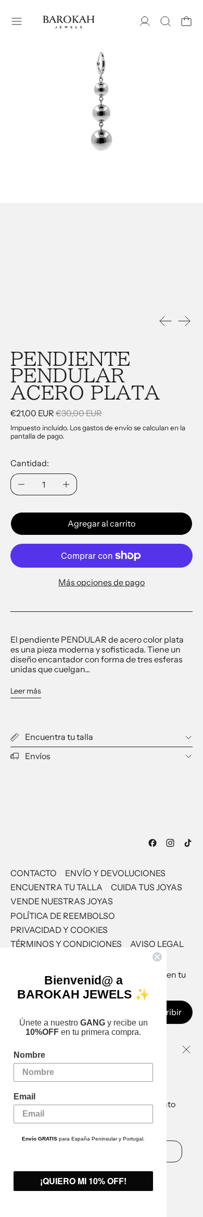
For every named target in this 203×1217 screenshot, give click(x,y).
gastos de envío (107, 428)
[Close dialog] (157, 957)
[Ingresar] (144, 21)
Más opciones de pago (101, 582)
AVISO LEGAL (157, 944)
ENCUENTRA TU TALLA (56, 887)
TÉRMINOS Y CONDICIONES (66, 944)
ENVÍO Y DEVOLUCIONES (115, 873)
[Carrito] (186, 21)
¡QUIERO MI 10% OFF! (83, 1181)
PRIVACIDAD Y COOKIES (59, 930)
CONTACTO (33, 873)
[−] (21, 484)
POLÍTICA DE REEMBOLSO (62, 916)
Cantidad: (29, 463)
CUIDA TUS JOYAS (146, 887)
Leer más (25, 691)
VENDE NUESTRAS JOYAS (61, 901)
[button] (165, 21)
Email (24, 1096)
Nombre (29, 1055)
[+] (66, 484)
